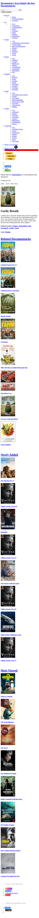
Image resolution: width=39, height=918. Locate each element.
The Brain (15, 88)
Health (14, 82)
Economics (15, 117)
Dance (14, 29)
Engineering (15, 133)
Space (14, 139)
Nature (7, 91)
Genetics (14, 81)
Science (7, 108)
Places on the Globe (18, 101)
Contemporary (16, 67)
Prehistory (15, 60)
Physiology (15, 84)
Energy (14, 131)
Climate (14, 96)
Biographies (15, 70)
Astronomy (15, 112)
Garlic (11, 228)
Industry (14, 134)
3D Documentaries (17, 19)
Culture (7, 39)
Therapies (15, 89)
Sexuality (15, 86)
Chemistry (15, 115)
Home (14, 17)
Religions (15, 51)
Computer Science (17, 129)
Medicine (7, 74)
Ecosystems (15, 98)
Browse (7, 15)
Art (6, 22)
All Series (15, 20)
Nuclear (14, 138)
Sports (14, 53)
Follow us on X (9, 148)
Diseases (14, 77)
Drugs (14, 79)
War (13, 72)
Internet (14, 136)
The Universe (16, 105)
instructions (16, 175)
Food (17, 228)
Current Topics (16, 45)
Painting (14, 34)
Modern (14, 65)
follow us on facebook (11, 144)
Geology (14, 119)
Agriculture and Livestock (20, 95)
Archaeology (16, 69)
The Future (15, 141)
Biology (14, 114)
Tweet (6, 168)
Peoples (14, 48)
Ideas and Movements (18, 46)
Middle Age (15, 64)
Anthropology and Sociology (21, 43)
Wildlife (14, 107)
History (7, 57)
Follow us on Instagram (12, 150)
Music (14, 32)
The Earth (15, 103)
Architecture (16, 26)
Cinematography (17, 27)
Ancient (14, 62)
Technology (8, 126)
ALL (13, 24)
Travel (14, 55)
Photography (16, 36)
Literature (15, 31)
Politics (14, 50)
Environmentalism (17, 100)
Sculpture (15, 38)
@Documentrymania (11, 893)
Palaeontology (16, 122)
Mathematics (16, 120)
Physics (14, 124)
